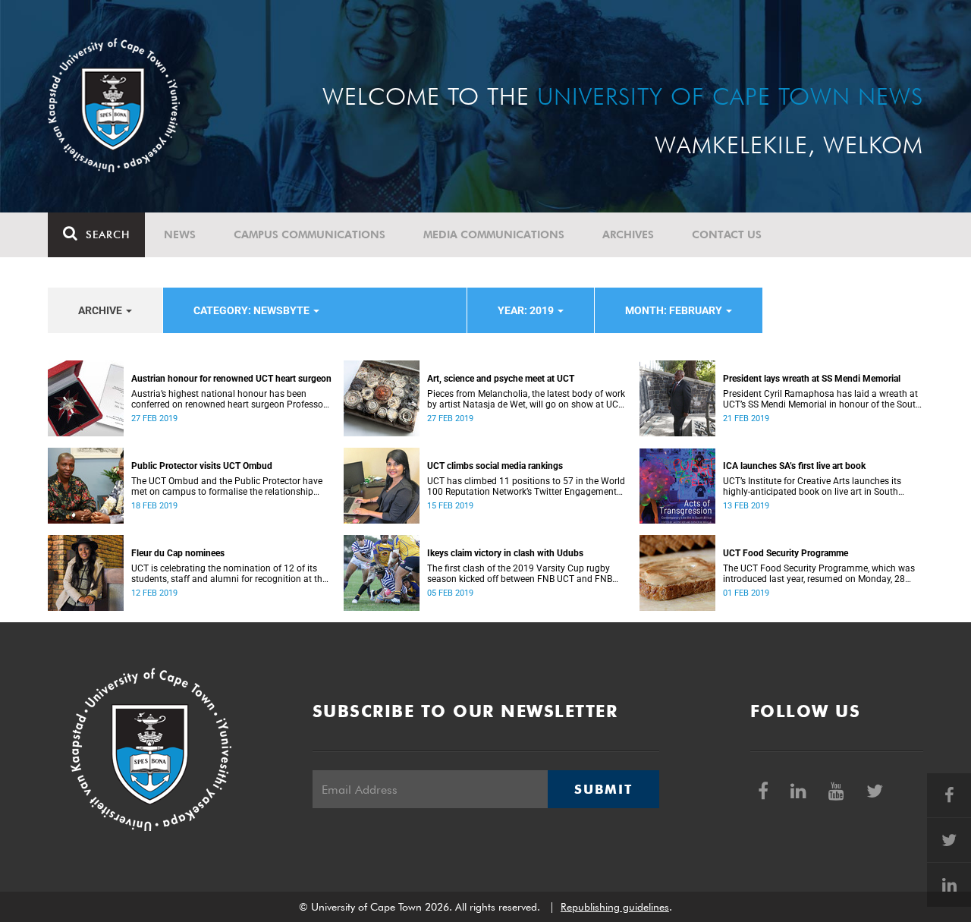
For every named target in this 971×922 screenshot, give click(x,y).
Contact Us (727, 234)
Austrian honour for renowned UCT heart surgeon (231, 378)
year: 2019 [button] (527, 310)
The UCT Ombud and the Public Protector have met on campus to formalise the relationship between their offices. (226, 486)
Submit (603, 789)
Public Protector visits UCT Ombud (201, 466)
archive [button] (101, 310)
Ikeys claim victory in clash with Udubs (505, 553)
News (180, 234)
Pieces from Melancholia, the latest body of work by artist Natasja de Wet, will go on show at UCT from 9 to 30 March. (526, 399)
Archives (628, 234)
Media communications (493, 234)
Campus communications (309, 234)
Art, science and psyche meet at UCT (500, 378)
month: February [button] (674, 310)
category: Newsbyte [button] (252, 310)
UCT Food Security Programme (785, 553)
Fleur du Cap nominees (178, 553)
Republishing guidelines (615, 907)
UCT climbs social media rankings (495, 466)
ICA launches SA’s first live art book (794, 466)
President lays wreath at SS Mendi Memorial (811, 378)
